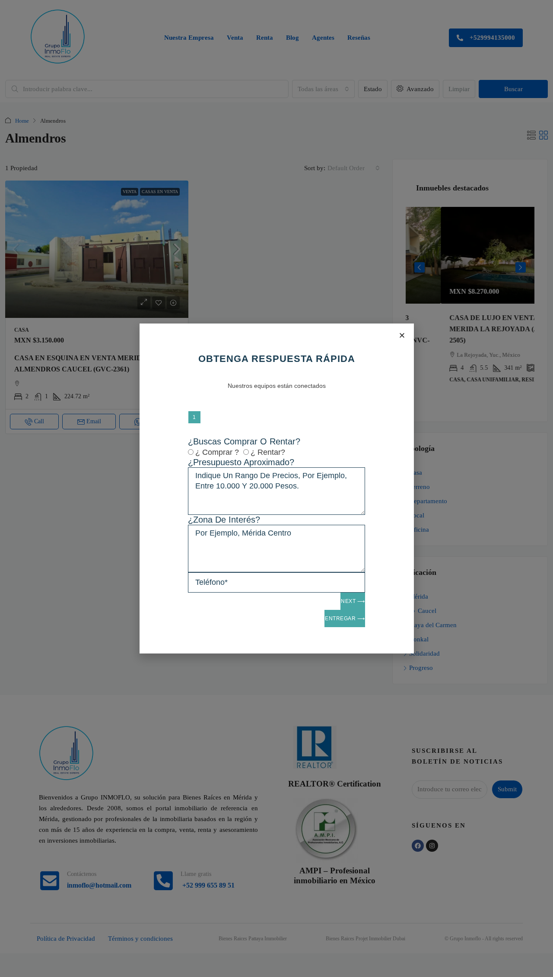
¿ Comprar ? (217, 452)
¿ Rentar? (268, 452)
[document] (276, 488)
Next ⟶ (353, 601)
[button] (402, 335)
